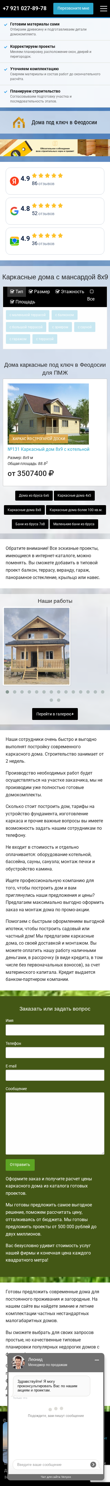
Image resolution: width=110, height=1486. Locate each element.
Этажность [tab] (72, 291)
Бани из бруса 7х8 (30, 524)
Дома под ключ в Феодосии (64, 122)
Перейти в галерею (54, 714)
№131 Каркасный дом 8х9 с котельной (48, 449)
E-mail (11, 1066)
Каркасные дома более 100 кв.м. (76, 510)
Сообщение (16, 1088)
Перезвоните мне (73, 8)
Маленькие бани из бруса (73, 524)
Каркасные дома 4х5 (74, 496)
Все (90, 299)
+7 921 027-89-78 (25, 8)
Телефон (13, 1043)
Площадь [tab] (24, 302)
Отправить (20, 1164)
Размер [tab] (41, 291)
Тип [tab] (18, 291)
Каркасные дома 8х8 (24, 510)
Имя (10, 1020)
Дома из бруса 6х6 (34, 496)
